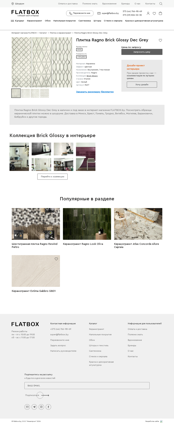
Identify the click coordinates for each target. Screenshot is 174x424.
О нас (137, 4)
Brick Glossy (92, 76)
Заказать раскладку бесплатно (95, 92)
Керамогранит (34, 21)
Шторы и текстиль (98, 345)
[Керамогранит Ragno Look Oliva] (87, 224)
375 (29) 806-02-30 (132, 15)
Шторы (97, 21)
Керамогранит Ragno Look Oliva (83, 244)
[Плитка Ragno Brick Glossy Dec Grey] (19, 157)
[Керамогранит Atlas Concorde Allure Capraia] (138, 224)
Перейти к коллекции (52, 177)
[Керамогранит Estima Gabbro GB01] (36, 271)
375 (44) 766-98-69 (132, 11)
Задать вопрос (58, 345)
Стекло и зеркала (113, 21)
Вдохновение (109, 4)
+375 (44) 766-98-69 (60, 329)
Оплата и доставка (67, 4)
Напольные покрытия (64, 21)
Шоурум (19, 4)
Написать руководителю (63, 351)
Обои (48, 21)
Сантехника (84, 21)
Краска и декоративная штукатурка (144, 21)
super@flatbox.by (110, 13)
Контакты (150, 4)
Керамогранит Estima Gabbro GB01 (34, 291)
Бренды (125, 4)
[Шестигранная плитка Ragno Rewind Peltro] (36, 224)
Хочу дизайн (142, 84)
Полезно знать (89, 4)
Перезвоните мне (59, 340)
